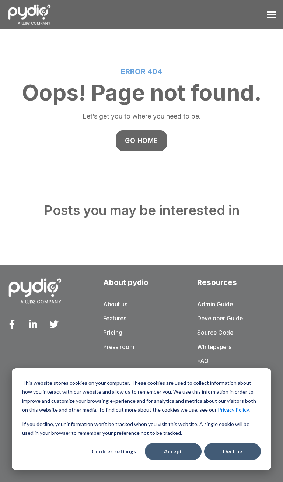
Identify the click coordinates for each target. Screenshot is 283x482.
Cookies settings (114, 451)
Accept (173, 451)
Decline (232, 451)
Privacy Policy (233, 410)
